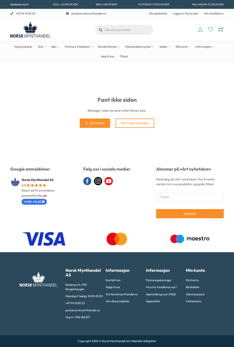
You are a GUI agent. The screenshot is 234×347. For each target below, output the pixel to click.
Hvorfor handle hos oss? (161, 287)
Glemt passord (195, 294)
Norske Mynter (107, 46)
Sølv (54, 46)
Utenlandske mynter (138, 46)
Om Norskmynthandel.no (122, 294)
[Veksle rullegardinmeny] (45, 47)
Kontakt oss (113, 280)
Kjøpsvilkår (153, 301)
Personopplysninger (159, 280)
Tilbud (124, 56)
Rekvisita (181, 46)
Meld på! (190, 213)
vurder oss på (32, 201)
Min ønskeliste (158, 13)
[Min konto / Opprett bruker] (200, 30)
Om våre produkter (118, 301)
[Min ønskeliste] (210, 30)
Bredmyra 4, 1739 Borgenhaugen (76, 287)
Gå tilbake (97, 123)
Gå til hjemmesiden (135, 123)
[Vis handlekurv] (221, 29)
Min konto (192, 280)
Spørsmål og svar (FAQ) (161, 294)
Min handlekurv (214, 13)
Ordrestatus (193, 301)
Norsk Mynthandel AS (38, 180)
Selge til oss (113, 287)
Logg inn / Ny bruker (186, 13)
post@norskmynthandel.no (82, 310)
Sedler (163, 46)
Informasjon (203, 46)
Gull (40, 46)
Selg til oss (107, 56)
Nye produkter (23, 46)
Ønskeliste (192, 287)
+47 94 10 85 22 (75, 303)
